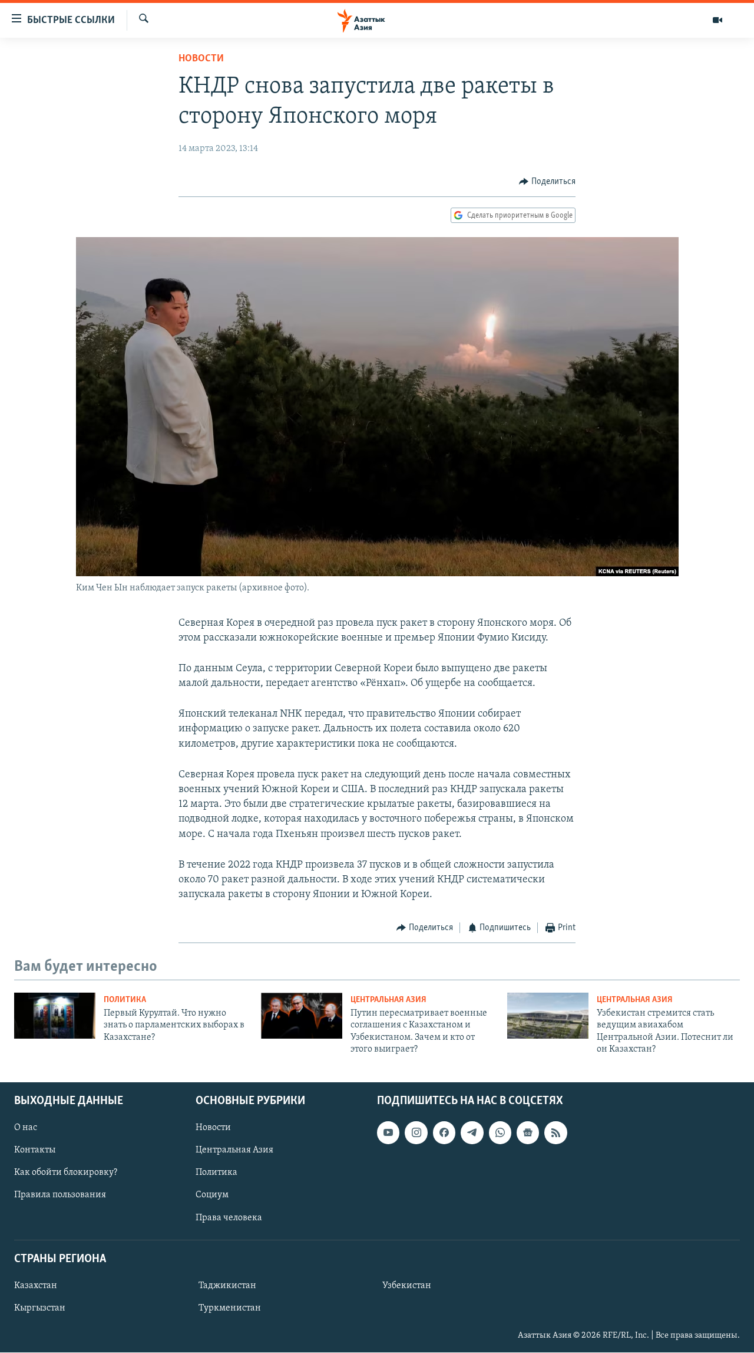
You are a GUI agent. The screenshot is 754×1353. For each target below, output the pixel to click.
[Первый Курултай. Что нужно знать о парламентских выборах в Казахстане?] (54, 1016)
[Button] (547, 181)
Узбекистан (406, 1285)
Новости (201, 59)
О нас (25, 1128)
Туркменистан (230, 1308)
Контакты (34, 1150)
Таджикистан (227, 1285)
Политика (125, 1000)
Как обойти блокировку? (65, 1173)
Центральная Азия (388, 1000)
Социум (212, 1195)
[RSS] (555, 1133)
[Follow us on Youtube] (388, 1133)
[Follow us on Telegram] (472, 1133)
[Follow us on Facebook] (444, 1133)
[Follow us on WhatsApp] (500, 1133)
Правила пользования (60, 1195)
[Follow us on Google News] (528, 1133)
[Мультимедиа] (717, 20)
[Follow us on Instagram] (416, 1133)
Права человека (229, 1218)
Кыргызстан (39, 1308)
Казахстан (35, 1285)
